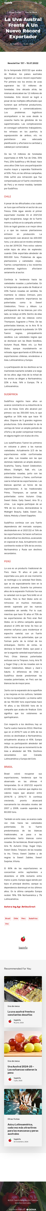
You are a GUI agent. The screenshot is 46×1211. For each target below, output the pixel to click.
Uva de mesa (31, 12)
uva (6, 924)
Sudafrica (33, 919)
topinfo (16, 44)
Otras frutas (15, 12)
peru (23, 919)
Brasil (7, 919)
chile (16, 919)
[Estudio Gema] (31, 1209)
